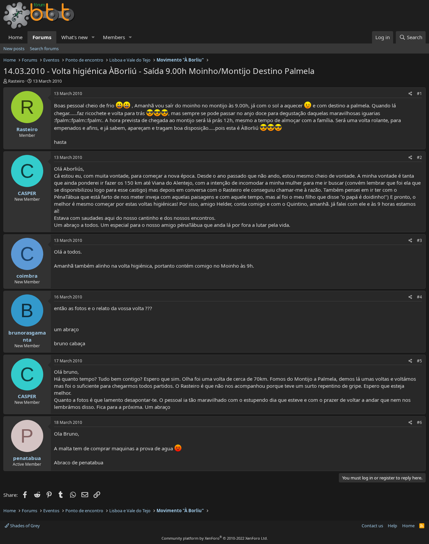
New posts (13, 49)
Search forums (44, 49)
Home (15, 37)
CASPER (27, 193)
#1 (419, 93)
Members (114, 37)
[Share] (410, 94)
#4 (419, 297)
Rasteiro (16, 81)
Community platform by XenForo (215, 538)
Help (392, 526)
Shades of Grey (24, 526)
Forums (42, 37)
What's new (74, 37)
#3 (419, 240)
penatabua (27, 458)
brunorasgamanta (27, 336)
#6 (419, 422)
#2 (419, 157)
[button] (93, 37)
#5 (419, 361)
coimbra (27, 275)
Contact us (372, 526)
